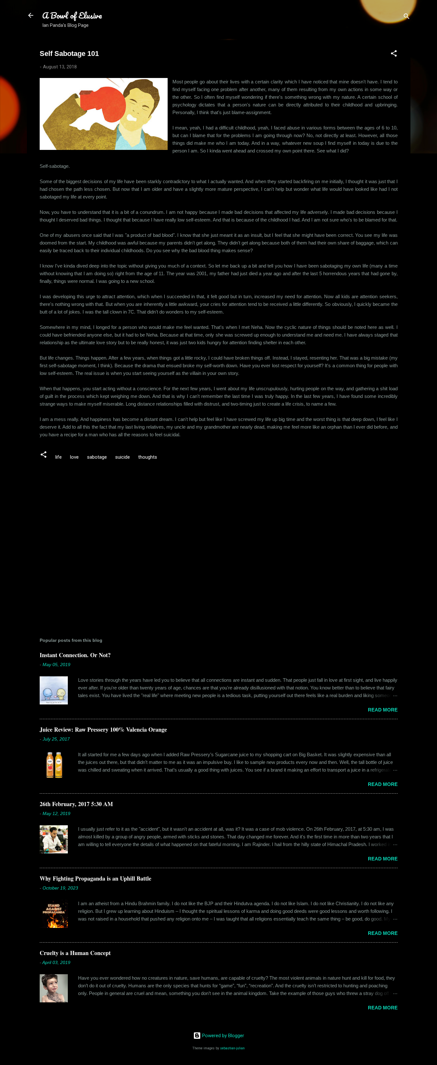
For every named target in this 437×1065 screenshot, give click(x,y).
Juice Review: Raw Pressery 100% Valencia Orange (103, 729)
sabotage (97, 457)
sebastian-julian (232, 1048)
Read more (383, 709)
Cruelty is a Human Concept (75, 953)
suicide (122, 457)
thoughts (147, 457)
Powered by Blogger (222, 1035)
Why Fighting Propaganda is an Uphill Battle (95, 878)
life (58, 457)
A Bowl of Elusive (72, 15)
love (74, 457)
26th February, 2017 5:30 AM (76, 804)
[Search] (406, 17)
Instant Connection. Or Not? (75, 655)
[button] (394, 54)
